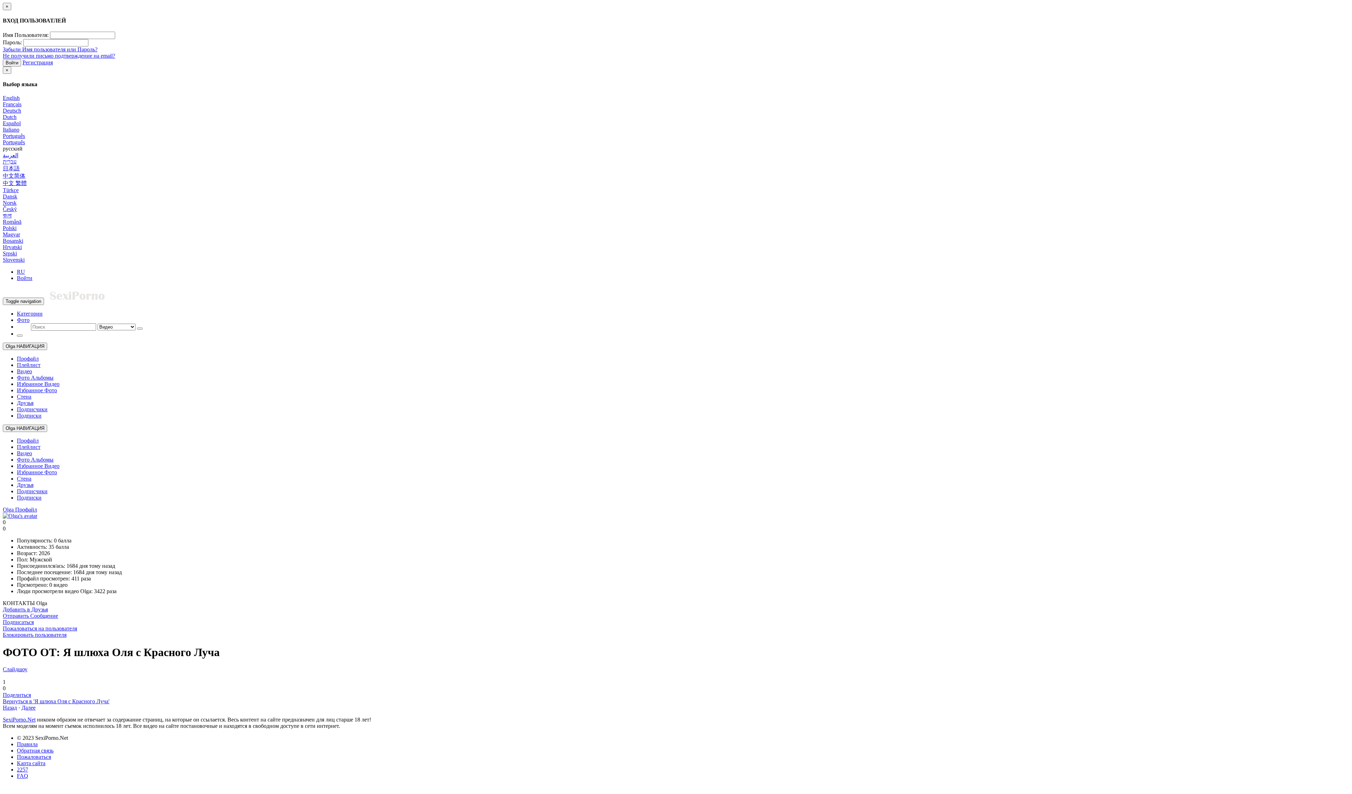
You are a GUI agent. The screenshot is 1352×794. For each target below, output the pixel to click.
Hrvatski (12, 247)
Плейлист (28, 365)
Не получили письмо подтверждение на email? (59, 56)
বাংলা (7, 215)
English (11, 98)
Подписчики (32, 409)
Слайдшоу (15, 669)
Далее (28, 708)
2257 (22, 770)
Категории (30, 314)
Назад (10, 708)
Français (12, 104)
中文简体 (14, 176)
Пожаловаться (34, 757)
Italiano (11, 130)
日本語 (11, 168)
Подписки (29, 416)
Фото (23, 320)
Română (12, 222)
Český (10, 209)
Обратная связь (35, 751)
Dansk (10, 196)
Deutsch (12, 111)
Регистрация (38, 62)
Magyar (11, 234)
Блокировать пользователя (35, 635)
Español (12, 123)
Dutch (10, 117)
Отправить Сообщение (30, 616)
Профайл (28, 359)
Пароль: (12, 42)
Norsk (10, 203)
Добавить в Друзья (25, 609)
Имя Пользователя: (26, 35)
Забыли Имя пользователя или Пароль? (50, 49)
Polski (10, 228)
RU (21, 272)
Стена (24, 397)
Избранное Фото (37, 390)
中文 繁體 (15, 183)
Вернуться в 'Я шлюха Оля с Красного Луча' (56, 701)
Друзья (25, 403)
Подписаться (18, 622)
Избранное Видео (38, 384)
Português (14, 136)
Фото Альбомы (35, 378)
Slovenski (14, 260)
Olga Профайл (20, 510)
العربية (10, 155)
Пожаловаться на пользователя (40, 628)
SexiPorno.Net (19, 720)
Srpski (10, 253)
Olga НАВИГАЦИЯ (25, 346)
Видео (24, 371)
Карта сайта (31, 763)
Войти (12, 62)
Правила (27, 744)
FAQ (22, 776)
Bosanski (13, 241)
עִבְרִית (10, 162)
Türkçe (11, 190)
